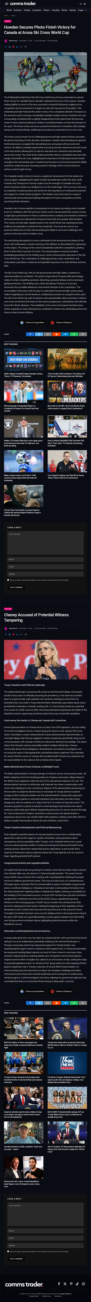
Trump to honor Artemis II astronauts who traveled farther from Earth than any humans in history (23, 1080)
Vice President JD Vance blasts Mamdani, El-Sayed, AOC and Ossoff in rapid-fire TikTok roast (66, 1149)
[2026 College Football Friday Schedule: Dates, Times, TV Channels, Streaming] (23, 360)
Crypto (80, 10)
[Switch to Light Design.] (80, 4)
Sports (7, 21)
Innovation (36, 10)
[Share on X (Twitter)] (9, 47)
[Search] (84, 3)
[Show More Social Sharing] (25, 47)
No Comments (41, 41)
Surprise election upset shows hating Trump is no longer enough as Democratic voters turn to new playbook (23, 1114)
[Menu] (6, 3)
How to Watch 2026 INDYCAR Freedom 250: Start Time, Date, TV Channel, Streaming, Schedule (66, 443)
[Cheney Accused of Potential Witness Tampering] (45, 659)
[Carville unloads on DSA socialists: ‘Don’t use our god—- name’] (23, 1132)
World (9, 10)
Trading (27, 10)
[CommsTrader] (23, 3)
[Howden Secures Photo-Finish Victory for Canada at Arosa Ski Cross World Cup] (45, 72)
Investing (55, 10)
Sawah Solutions (65, 1294)
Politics (46, 10)
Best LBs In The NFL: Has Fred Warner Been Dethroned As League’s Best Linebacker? (66, 407)
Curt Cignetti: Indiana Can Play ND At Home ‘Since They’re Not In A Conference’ (66, 476)
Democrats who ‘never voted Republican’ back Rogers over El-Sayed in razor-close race (22, 1184)
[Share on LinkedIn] (17, 47)
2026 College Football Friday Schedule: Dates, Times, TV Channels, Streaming (23, 375)
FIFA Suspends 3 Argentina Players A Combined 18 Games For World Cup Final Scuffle (21, 408)
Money (64, 10)
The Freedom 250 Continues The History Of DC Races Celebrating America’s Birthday (66, 375)
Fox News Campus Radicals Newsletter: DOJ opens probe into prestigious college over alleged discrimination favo (66, 1080)
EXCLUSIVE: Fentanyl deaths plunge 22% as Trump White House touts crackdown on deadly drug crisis (66, 1114)
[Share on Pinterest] (13, 47)
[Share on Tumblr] (21, 47)
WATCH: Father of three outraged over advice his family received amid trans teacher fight (23, 1045)
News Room (13, 41)
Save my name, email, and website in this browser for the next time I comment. (39, 580)
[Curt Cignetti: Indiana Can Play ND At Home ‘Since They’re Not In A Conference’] (67, 461)
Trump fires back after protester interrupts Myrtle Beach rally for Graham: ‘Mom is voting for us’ (67, 1045)
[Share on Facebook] (6, 47)
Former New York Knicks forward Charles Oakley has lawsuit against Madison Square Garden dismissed (22, 512)
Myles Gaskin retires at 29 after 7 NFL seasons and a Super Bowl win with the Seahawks (20, 478)
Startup (73, 10)
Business (17, 10)
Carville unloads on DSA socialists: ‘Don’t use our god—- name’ (23, 1148)
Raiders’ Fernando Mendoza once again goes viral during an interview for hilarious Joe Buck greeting (23, 443)
